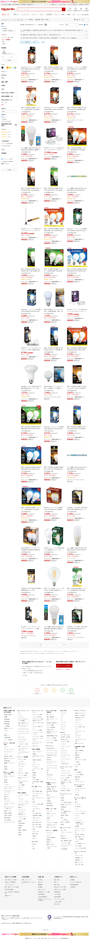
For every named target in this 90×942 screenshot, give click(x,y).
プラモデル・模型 (65, 741)
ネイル (48, 820)
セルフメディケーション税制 (8, 923)
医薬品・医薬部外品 (51, 786)
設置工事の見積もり (9, 889)
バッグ (76, 792)
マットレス (77, 804)
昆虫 (62, 817)
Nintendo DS (50, 774)
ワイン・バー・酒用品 (52, 740)
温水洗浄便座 (21, 823)
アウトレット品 (78, 855)
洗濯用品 (77, 757)
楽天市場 (86, 4)
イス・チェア (78, 820)
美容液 (48, 818)
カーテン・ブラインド (80, 828)
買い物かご (40, 879)
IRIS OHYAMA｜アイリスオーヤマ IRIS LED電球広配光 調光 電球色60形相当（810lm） (54, 311)
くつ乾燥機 (6, 726)
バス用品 (77, 762)
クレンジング (50, 815)
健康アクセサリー (51, 844)
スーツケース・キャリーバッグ (80, 789)
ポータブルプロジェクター (23, 752)
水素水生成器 (7, 817)
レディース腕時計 (79, 774)
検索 (10, 60)
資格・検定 (35, 833)
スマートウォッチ (79, 781)
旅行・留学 (35, 795)
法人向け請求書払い (43, 896)
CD (33, 846)
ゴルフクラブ (78, 720)
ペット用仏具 (64, 819)
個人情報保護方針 (74, 884)
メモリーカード (22, 741)
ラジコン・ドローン (65, 746)
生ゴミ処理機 (7, 820)
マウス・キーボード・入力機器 (23, 782)
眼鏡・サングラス (79, 743)
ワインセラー (7, 801)
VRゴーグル (35, 746)
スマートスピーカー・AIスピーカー (23, 749)
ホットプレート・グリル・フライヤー (9, 791)
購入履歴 (40, 887)
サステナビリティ (55, 938)
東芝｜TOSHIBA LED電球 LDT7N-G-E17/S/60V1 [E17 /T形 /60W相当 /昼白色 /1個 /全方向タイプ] (54, 190)
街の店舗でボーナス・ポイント (29, 883)
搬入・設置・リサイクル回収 (12, 887)
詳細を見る (73, 38)
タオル (76, 766)
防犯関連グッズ (78, 857)
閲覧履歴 (40, 884)
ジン (62, 717)
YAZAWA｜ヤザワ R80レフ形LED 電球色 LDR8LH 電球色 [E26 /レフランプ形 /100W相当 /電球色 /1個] (77, 509)
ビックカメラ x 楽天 (6, 4)
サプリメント (50, 833)
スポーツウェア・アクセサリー (80, 740)
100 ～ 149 (4, 102)
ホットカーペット (8, 751)
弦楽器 (34, 775)
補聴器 (19, 821)
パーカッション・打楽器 (38, 769)
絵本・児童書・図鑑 (37, 791)
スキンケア (49, 811)
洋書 (34, 829)
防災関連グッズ (64, 838)
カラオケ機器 (36, 779)
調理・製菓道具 (50, 717)
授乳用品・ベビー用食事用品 (66, 783)
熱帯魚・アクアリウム (66, 804)
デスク (76, 818)
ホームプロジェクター (23, 729)
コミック (35, 789)
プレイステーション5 (52, 750)
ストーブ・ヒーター (9, 749)
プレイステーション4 (52, 753)
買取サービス (8, 895)
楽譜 (34, 801)
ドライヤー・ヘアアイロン (23, 796)
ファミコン (49, 777)
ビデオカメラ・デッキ (23, 731)
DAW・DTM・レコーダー (38, 756)
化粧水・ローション (51, 813)
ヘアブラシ (21, 799)
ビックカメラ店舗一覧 (72, 4)
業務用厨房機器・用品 (52, 735)
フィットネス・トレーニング (80, 732)
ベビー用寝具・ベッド (66, 780)
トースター (6, 784)
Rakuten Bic (8, 9)
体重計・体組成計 (22, 830)
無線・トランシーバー (23, 746)
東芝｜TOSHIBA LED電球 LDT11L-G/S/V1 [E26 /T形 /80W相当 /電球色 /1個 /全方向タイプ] (54, 69)
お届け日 (3, 114)
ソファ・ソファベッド (80, 811)
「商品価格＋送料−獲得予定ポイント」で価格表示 (31, 24)
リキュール (63, 722)
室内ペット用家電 (65, 822)
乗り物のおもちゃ (65, 739)
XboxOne (49, 757)
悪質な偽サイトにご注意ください (24, 923)
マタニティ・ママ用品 (66, 775)
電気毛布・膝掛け (8, 756)
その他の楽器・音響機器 (38, 782)
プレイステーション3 (52, 765)
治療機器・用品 (50, 789)
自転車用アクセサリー (80, 717)
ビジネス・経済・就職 (38, 804)
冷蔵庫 (62, 14)
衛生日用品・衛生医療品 (52, 792)
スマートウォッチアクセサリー (38, 739)
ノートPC (20, 761)
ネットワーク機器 (22, 775)
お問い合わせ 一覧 (45, 938)
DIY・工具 (63, 830)
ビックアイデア (25, 14)
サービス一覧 (36, 938)
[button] (1, 52)
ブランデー (63, 726)
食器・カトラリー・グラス (52, 719)
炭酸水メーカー (7, 810)
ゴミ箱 (76, 841)
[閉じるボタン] (87, 31)
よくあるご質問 (61, 4)
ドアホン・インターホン (66, 833)
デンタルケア (21, 811)
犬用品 (62, 800)
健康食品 (49, 839)
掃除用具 (77, 755)
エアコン (56, 14)
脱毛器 (19, 807)
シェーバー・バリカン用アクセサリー (23, 804)
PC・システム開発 (37, 827)
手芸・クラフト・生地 (80, 759)
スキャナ (20, 770)
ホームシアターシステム (23, 734)
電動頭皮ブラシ (22, 814)
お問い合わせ (57, 904)
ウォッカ (63, 724)
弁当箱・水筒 (50, 729)
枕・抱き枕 (77, 806)
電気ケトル (6, 798)
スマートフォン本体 (37, 714)
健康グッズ (49, 842)
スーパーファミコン (51, 779)
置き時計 (77, 779)
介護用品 (49, 801)
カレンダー (35, 806)
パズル (62, 748)
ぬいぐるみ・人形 (65, 734)
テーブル (77, 815)
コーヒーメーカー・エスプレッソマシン (9, 787)
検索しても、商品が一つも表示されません (33, 672)
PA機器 (34, 754)
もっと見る (24, 675)
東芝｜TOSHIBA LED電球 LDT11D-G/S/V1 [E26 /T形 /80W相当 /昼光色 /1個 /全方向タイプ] (77, 109)
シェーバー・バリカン (23, 801)
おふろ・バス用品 (65, 777)
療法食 (62, 824)
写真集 (34, 836)
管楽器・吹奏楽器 (37, 760)
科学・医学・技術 (37, 824)
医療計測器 (49, 803)
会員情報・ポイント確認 (44, 892)
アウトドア (77, 737)
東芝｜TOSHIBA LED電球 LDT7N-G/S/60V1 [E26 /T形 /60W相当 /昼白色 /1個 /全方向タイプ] (31, 270)
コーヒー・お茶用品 (51, 738)
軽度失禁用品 (50, 805)
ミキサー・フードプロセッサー (9, 804)
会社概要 (81, 4)
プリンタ (20, 768)
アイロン (6, 730)
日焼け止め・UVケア (52, 825)
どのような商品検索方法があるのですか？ (33, 670)
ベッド (76, 808)
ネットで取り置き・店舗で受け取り (12, 892)
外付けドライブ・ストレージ (23, 778)
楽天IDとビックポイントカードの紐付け (45, 900)
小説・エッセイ (36, 817)
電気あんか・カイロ (9, 758)
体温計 (19, 834)
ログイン (79, 14)
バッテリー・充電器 (37, 730)
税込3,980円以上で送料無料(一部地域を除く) (23, 4)
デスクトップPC (22, 759)
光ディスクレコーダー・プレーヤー (23, 725)
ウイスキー (63, 713)
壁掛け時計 (77, 777)
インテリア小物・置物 (80, 848)
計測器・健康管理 (51, 837)
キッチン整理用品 (51, 727)
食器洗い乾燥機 (7, 813)
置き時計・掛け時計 (80, 834)
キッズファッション (65, 771)
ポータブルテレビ (22, 739)
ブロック (63, 761)
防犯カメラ (63, 836)
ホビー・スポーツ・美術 (38, 798)
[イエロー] (10, 68)
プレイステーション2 (52, 768)
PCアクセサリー (22, 764)
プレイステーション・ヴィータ (52, 762)
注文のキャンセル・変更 (60, 887)
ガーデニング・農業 (65, 843)
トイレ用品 (77, 764)
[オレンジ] (8, 68)
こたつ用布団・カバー (80, 843)
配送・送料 (56, 879)
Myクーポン (41, 889)
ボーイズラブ (36, 820)
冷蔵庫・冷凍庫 (7, 714)
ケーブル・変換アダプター (38, 727)
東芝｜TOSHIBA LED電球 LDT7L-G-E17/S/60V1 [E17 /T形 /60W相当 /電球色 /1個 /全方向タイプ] (31, 190)
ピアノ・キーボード (37, 751)
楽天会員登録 (85, 14)
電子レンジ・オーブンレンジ (9, 777)
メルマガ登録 (57, 894)
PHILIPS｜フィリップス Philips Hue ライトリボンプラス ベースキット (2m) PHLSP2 (54, 149)
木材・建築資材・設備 (66, 840)
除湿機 (5, 769)
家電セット (16, 14)
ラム (62, 720)
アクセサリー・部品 (23, 744)
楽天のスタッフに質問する (64, 665)
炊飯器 (5, 780)
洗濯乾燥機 (6, 719)
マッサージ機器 (22, 818)
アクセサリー (36, 766)
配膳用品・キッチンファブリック (52, 732)
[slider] (1, 54)
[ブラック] (2, 68)
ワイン (62, 715)
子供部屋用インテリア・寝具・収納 (80, 823)
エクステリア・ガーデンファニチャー (66, 845)
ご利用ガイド (53, 4)
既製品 (3, 78)
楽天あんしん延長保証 (10, 882)
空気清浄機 (49, 14)
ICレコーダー (21, 737)
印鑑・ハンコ (78, 753)
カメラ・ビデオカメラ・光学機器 (23, 719)
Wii (47, 772)
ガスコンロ (6, 794)
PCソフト (20, 789)
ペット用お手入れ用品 (66, 802)
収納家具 (77, 826)
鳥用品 (62, 809)
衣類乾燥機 (6, 721)
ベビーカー (63, 786)
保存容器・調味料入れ (52, 723)
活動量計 (20, 825)
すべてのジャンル (5, 19)
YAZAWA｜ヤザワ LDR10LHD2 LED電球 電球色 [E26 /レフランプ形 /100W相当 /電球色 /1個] (31, 388)
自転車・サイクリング (80, 713)
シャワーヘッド (22, 816)
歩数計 (19, 827)
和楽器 (34, 777)
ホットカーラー (22, 809)
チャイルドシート (65, 788)
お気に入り (40, 882)
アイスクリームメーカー (9, 822)
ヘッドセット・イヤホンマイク (38, 733)
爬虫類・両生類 (64, 815)
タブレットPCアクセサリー (38, 723)
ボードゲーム (64, 753)
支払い (55, 882)
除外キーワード (5, 163)
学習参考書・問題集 (37, 815)
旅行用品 (77, 794)
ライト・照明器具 (8, 739)
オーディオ (21, 717)
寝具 (76, 802)
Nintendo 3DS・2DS (52, 755)
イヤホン (41, 14)
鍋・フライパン (50, 714)
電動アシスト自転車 (80, 715)
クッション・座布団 (80, 813)
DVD (34, 848)
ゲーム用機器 (21, 785)
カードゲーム (64, 750)
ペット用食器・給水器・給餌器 (65, 812)
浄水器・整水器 (7, 815)
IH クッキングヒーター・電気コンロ (9, 807)
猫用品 (62, 798)
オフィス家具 (78, 846)
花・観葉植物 (64, 849)
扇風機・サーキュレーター (9, 763)
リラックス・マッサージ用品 (52, 847)
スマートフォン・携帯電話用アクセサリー (38, 719)
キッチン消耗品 (50, 725)
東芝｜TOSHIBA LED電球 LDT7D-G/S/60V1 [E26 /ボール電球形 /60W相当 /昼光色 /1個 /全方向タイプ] (54, 349)
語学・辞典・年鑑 (37, 822)
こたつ (5, 754)
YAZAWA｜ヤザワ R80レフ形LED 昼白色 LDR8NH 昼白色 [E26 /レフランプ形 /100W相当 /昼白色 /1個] (77, 628)
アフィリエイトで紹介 (59, 899)
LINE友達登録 (57, 896)
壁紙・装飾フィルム (80, 836)
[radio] (2, 26)
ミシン (5, 733)
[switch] (15, 124)
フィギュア (63, 744)
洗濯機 (68, 14)
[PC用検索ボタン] (63, 9)
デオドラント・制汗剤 (52, 822)
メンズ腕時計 (78, 772)
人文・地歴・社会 (37, 813)
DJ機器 (34, 772)
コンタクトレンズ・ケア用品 (52, 797)
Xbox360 (49, 759)
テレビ (74, 14)
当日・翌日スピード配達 (11, 879)
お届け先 (3, 108)
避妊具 (48, 795)
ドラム (34, 762)
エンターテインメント (38, 793)
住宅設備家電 (7, 737)
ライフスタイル (36, 808)
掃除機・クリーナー (9, 728)
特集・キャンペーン (26, 879)
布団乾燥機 (6, 723)
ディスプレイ (21, 766)
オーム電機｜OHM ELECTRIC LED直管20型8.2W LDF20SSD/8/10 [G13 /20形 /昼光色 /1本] (76, 469)
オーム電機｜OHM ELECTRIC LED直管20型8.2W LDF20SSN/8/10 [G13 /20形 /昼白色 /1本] (76, 190)
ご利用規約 (72, 887)
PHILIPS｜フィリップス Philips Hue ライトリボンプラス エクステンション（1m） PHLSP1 (77, 311)
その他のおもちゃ (65, 763)
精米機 (5, 782)
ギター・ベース (36, 764)
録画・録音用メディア (23, 723)
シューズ (77, 722)
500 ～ (3, 104)
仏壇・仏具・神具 (79, 864)
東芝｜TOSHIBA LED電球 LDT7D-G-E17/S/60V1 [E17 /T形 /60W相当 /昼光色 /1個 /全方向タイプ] (77, 428)
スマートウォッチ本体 (38, 736)
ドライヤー (34, 14)
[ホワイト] (5, 68)
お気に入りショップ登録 (60, 889)
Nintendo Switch (50, 748)
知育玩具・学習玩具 (65, 737)
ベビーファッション (65, 773)
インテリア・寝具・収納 (17, 19)
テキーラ (63, 729)
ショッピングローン (9, 884)
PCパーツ (20, 787)
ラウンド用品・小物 (80, 726)
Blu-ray (34, 844)
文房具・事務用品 (79, 750)
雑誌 (34, 811)
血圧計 (19, 832)
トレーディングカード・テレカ (65, 756)
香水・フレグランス (51, 827)
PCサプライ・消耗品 (23, 773)
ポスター (35, 838)
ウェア (76, 729)
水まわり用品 (50, 742)
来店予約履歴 (41, 894)
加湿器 (5, 766)
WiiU (48, 770)
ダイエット (49, 835)
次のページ (65, 645)
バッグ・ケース (78, 724)
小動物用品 (63, 807)
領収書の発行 (57, 892)
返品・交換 (56, 884)
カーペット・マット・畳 (80, 831)
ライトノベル (36, 831)
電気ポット (6, 796)
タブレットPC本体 (37, 717)
